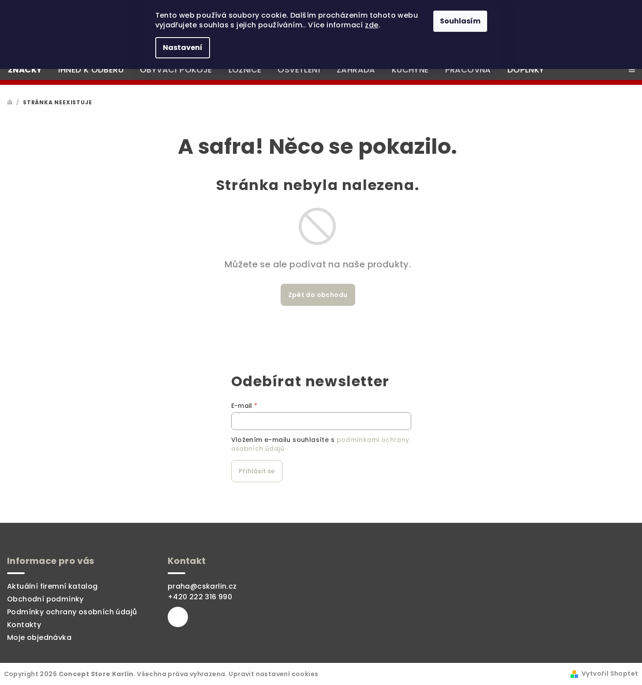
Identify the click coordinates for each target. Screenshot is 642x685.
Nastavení (183, 47)
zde (371, 25)
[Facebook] (178, 617)
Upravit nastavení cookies (273, 674)
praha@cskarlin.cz (202, 586)
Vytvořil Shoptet (610, 673)
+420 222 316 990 (200, 597)
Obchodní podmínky (45, 599)
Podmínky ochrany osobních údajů (72, 612)
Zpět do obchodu (318, 294)
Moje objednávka (39, 637)
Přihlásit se (257, 471)
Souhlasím (460, 21)
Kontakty (24, 625)
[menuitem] (25, 70)
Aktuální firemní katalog (52, 586)
